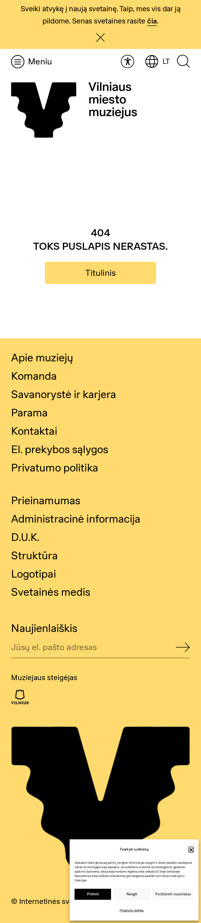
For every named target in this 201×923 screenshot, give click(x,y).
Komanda (34, 376)
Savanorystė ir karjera (63, 394)
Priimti (93, 894)
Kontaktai (34, 431)
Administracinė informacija (75, 519)
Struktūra (34, 555)
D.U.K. (25, 537)
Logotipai (33, 574)
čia (152, 21)
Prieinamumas (45, 500)
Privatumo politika (132, 910)
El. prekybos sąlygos (59, 449)
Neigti (131, 894)
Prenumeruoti (183, 648)
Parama (29, 412)
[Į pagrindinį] (74, 110)
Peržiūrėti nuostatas (173, 894)
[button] (191, 849)
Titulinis (100, 272)
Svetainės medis (50, 592)
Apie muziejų (42, 357)
